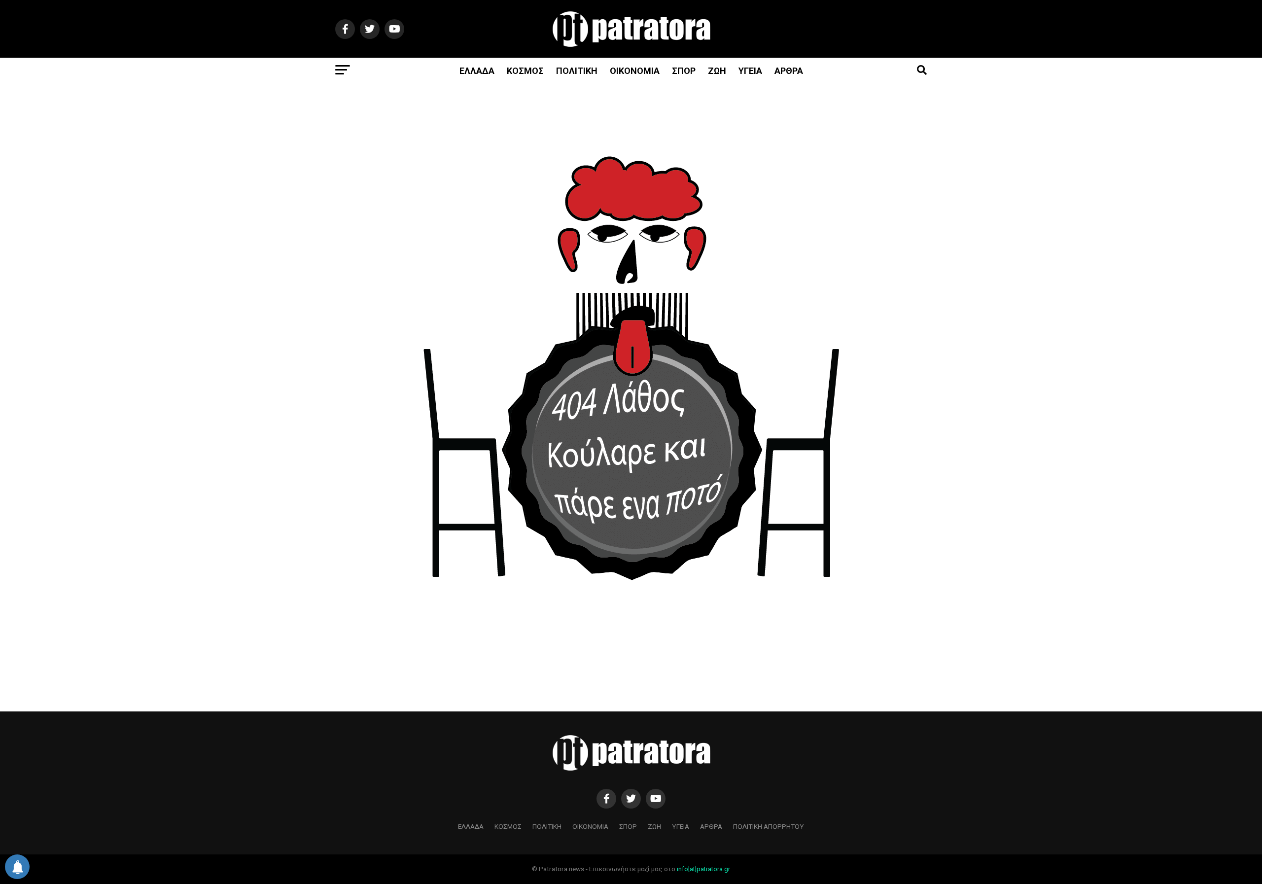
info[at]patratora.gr (703, 869)
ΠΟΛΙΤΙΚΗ (576, 71)
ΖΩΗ (717, 71)
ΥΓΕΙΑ (750, 71)
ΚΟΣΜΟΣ (525, 71)
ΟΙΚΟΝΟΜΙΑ (635, 71)
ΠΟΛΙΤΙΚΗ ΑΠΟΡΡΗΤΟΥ (768, 826)
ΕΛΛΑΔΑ (476, 71)
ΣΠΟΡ (684, 71)
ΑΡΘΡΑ (788, 71)
